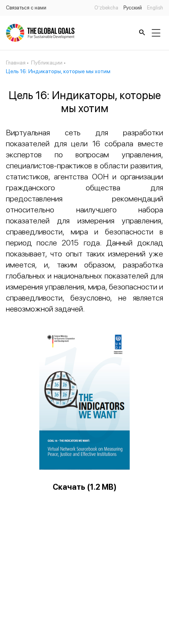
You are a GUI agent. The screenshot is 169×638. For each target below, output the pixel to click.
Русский (132, 8)
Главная (16, 62)
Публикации (46, 62)
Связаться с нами (26, 8)
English (155, 8)
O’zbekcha (106, 8)
